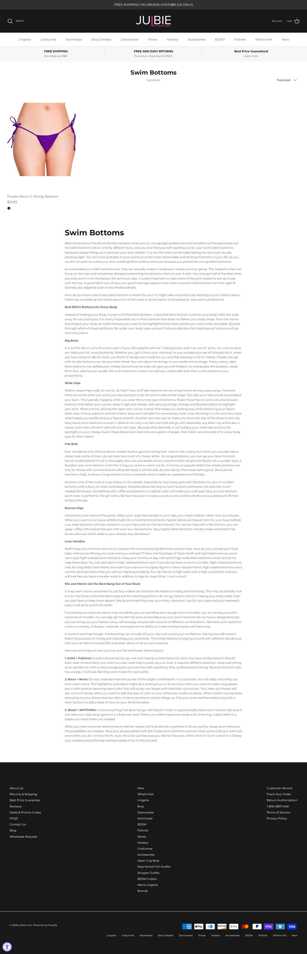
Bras (140, 806)
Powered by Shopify (45, 925)
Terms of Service (278, 812)
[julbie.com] (153, 21)
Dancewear (130, 39)
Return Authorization (282, 800)
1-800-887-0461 (278, 806)
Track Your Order (279, 794)
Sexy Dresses (101, 39)
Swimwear (73, 39)
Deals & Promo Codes (25, 812)
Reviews (16, 806)
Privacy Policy (277, 818)
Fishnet (240, 39)
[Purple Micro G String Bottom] (42, 140)
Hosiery (172, 39)
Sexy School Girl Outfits (154, 866)
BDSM (220, 39)
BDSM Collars (147, 879)
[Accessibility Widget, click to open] (7, 947)
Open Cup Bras (148, 860)
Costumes (48, 39)
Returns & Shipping (23, 794)
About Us (16, 788)
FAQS (14, 818)
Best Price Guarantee (25, 800)
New (285, 39)
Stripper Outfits (148, 873)
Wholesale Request (23, 836)
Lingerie (24, 39)
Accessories (197, 39)
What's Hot (263, 39)
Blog (13, 830)
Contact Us (18, 824)
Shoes (152, 39)
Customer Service (279, 788)
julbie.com (25, 925)
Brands (142, 891)
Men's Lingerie (147, 885)
